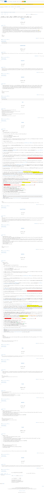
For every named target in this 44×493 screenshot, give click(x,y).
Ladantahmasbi (22, 45)
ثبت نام (23, 1)
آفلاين (1, 52)
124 (27, 14)
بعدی (36, 14)
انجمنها (5, 1)
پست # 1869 (8, 359)
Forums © (43, 486)
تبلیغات (17, 1)
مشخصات (5, 25)
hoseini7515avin (22, 209)
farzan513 (22, 60)
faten (23, 348)
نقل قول (5, 41)
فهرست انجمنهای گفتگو (6, 12)
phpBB (3, 483)
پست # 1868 (8, 344)
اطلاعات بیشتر (25, 162)
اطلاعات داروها (14, 1)
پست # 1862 (8, 73)
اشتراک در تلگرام (3, 41)
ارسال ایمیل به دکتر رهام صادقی (22, 490)
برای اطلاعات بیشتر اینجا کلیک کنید (28, 142)
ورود (24, 1)
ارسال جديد (2, 473)
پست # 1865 (8, 205)
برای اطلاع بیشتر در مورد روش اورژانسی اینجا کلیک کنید (10, 175)
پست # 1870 (8, 380)
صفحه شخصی (11, 1)
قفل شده (5, 473)
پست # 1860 (8, 39)
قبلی (30, 14)
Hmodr (23, 383)
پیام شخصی (2, 25)
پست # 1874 (8, 469)
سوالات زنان (10, 12)
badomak (22, 18)
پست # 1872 (8, 423)
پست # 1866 (8, 224)
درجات (15, 6)
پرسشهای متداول (6, 6)
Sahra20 (22, 457)
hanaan (22, 122)
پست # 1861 (8, 57)
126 (35, 14)
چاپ (7, 473)
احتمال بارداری (13, 12)
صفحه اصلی (2, 1)
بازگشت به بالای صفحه (3, 58)
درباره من (20, 1)
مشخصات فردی (18, 6)
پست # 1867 (8, 250)
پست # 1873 (8, 454)
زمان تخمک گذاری (6, 150)
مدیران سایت (12, 6)
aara (22, 102)
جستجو (7, 1)
